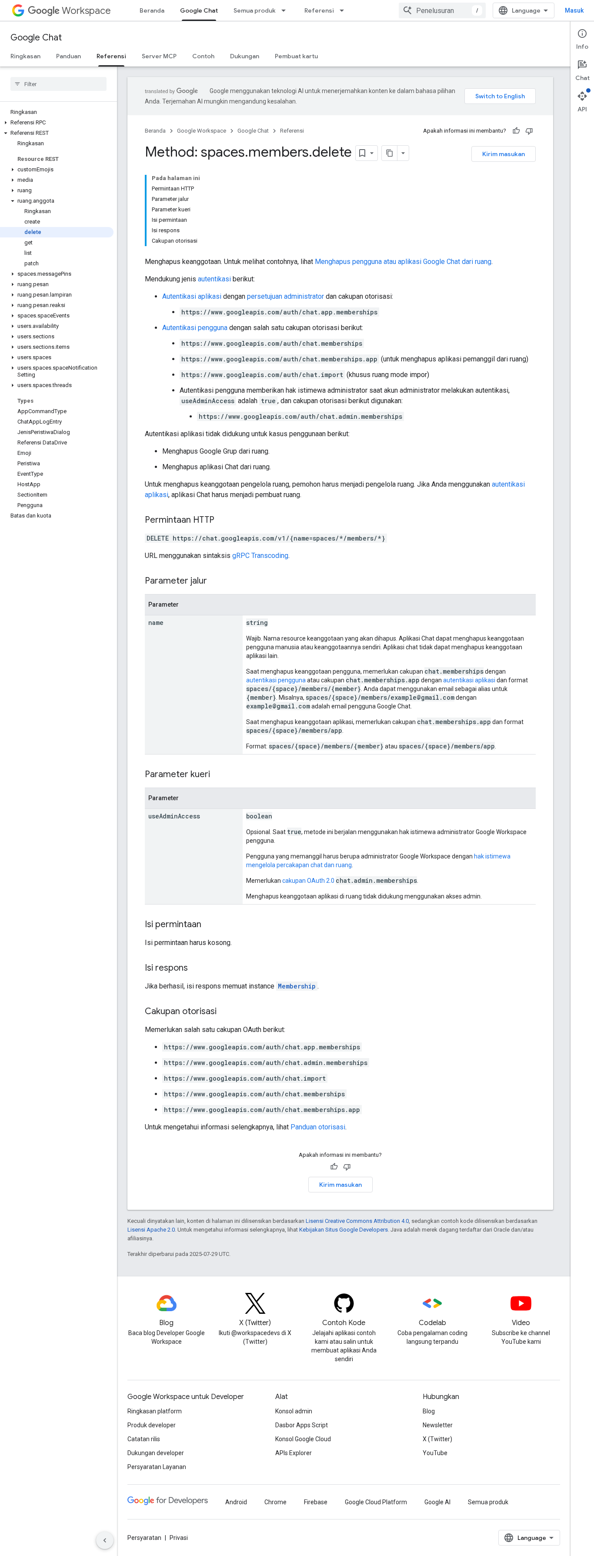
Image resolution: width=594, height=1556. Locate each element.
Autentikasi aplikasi (191, 296)
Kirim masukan (503, 154)
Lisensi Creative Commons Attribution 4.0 (357, 1221)
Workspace (86, 11)
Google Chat (199, 10)
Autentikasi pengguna (194, 328)
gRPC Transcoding (260, 555)
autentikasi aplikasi (469, 680)
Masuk (574, 10)
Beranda (152, 10)
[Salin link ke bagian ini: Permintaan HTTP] (223, 520)
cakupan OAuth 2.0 (308, 880)
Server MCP (159, 56)
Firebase (315, 1502)
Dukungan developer (155, 1452)
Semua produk (255, 10)
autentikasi (214, 279)
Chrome (275, 1502)
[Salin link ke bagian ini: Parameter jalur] (215, 581)
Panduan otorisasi (317, 1127)
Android (236, 1502)
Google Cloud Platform (376, 1502)
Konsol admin (293, 1411)
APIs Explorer (293, 1452)
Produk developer (151, 1425)
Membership (297, 986)
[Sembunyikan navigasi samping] (104, 1540)
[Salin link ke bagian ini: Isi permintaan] (210, 925)
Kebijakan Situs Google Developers (343, 1229)
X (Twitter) (437, 1439)
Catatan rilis (143, 1439)
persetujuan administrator (285, 296)
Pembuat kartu (296, 56)
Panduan (68, 56)
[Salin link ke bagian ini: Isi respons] (196, 968)
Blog (429, 1411)
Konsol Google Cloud (303, 1439)
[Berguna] (516, 130)
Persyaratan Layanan (156, 1466)
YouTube (435, 1452)
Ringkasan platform (154, 1411)
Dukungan (244, 56)
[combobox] (442, 10)
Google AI (437, 1502)
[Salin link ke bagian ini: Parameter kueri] (218, 775)
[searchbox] (58, 84)
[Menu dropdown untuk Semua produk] (286, 10)
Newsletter (438, 1425)
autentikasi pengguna (276, 680)
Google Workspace (201, 130)
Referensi (319, 10)
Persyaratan (144, 1537)
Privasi (179, 1537)
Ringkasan (25, 56)
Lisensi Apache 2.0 (151, 1229)
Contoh (203, 56)
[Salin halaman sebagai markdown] (389, 153)
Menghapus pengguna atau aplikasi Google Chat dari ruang (403, 261)
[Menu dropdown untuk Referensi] (344, 10)
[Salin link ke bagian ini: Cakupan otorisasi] (225, 1012)
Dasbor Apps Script (301, 1425)
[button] (56, 122)
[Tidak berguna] (529, 130)
